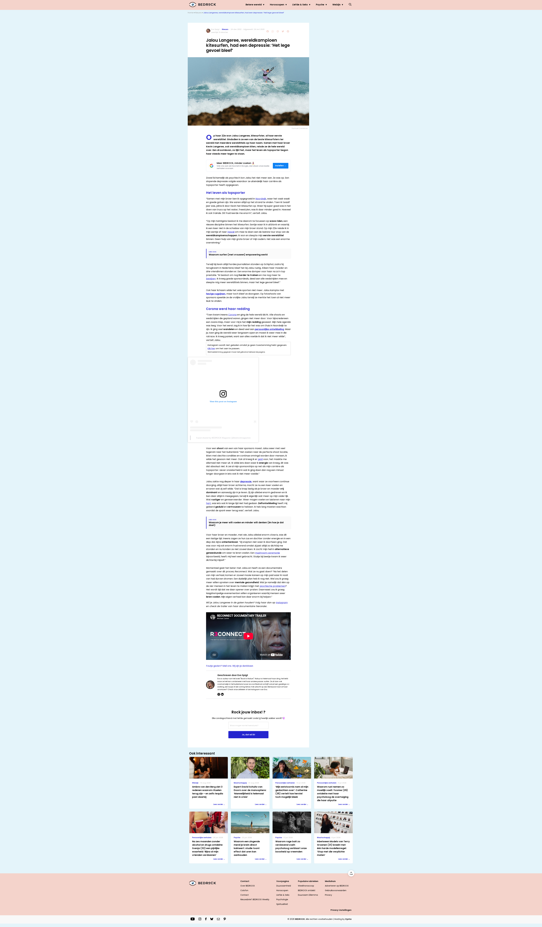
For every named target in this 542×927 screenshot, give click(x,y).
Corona (232, 314)
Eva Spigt (215, 29)
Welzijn (336, 4)
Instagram (282, 602)
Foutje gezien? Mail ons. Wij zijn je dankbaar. (230, 665)
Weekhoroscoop (306, 885)
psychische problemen (272, 586)
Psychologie (282, 899)
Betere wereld (254, 4)
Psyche (320, 4)
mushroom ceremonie (267, 552)
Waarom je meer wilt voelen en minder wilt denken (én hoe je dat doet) (246, 524)
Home (190, 12)
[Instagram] (218, 694)
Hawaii (230, 232)
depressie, (246, 481)
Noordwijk (260, 198)
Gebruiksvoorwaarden (335, 890)
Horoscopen (277, 4)
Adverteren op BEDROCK (337, 885)
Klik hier (211, 348)
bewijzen (211, 278)
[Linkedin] (222, 694)
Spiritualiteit (282, 904)
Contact (244, 895)
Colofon (244, 890)
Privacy (328, 895)
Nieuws (198, 12)
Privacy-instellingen (341, 910)
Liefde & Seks (300, 4)
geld (260, 459)
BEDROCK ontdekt (306, 890)
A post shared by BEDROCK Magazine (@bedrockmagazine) (223, 438)
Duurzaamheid (283, 885)
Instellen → (280, 165)
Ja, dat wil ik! (248, 734)
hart (208, 503)
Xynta (348, 919)
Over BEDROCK (247, 885)
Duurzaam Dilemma (308, 895)
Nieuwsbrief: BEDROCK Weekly (254, 899)
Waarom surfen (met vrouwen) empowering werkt (238, 254)
